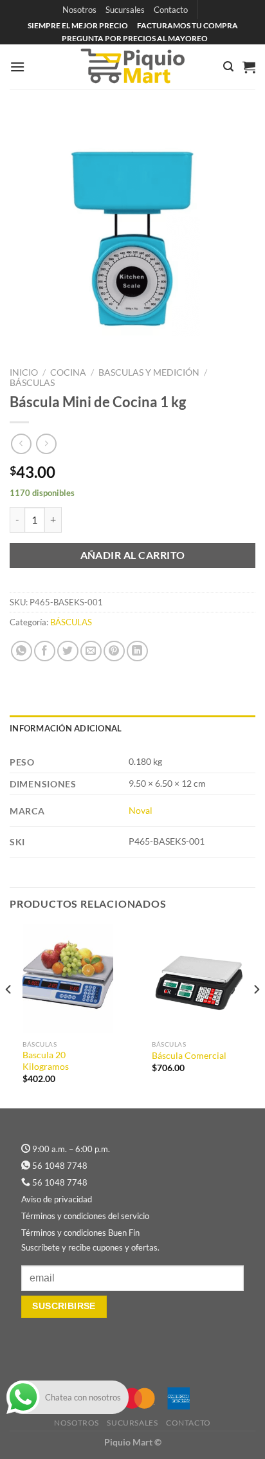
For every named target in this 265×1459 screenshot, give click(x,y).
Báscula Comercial (189, 1056)
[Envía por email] (91, 651)
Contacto (171, 10)
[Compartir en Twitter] (67, 651)
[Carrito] (248, 67)
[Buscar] (228, 66)
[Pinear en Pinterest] (114, 651)
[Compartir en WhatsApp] (21, 651)
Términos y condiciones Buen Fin (80, 1232)
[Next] (256, 1014)
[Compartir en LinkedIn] (137, 651)
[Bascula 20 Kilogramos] (68, 978)
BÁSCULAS (32, 383)
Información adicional (66, 728)
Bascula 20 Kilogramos (46, 1061)
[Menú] (17, 66)
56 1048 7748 (59, 1166)
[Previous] (9, 1014)
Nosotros (79, 10)
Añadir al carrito (132, 555)
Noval (140, 810)
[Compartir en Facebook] (44, 651)
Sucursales (125, 10)
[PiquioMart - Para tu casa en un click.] (132, 67)
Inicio (24, 372)
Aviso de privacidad (56, 1199)
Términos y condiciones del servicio (85, 1216)
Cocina (68, 372)
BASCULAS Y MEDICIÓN (148, 372)
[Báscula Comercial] (197, 978)
